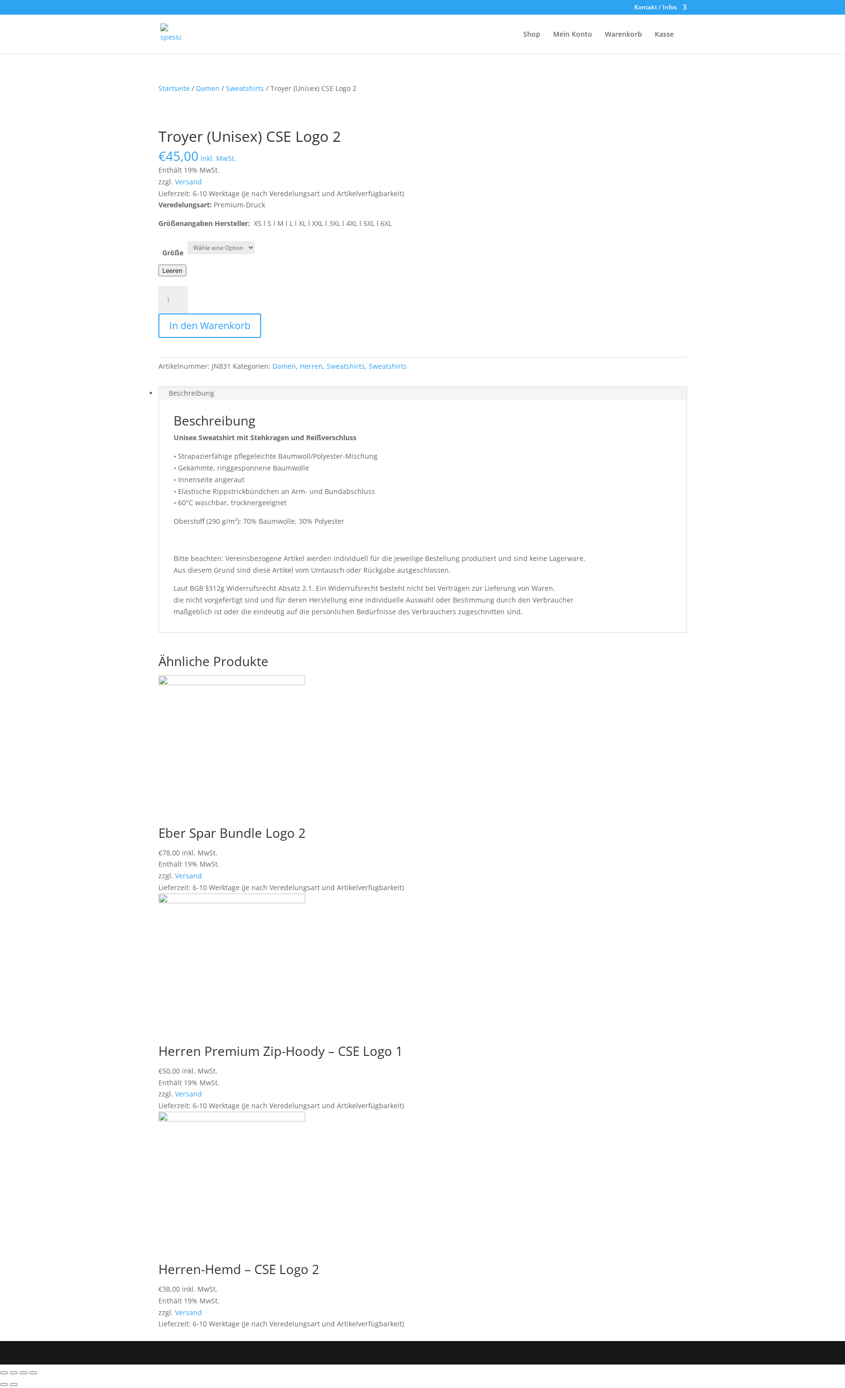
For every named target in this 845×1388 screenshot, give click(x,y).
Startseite (174, 88)
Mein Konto (572, 35)
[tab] (422, 393)
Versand (188, 181)
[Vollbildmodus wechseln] (23, 1372)
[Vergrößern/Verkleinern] (33, 1372)
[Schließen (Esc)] (4, 1372)
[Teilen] (14, 1372)
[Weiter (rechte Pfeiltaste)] (14, 1384)
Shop (531, 35)
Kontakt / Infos (655, 7)
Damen (208, 88)
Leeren (172, 270)
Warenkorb (623, 35)
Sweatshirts (245, 88)
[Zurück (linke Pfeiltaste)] (4, 1384)
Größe (172, 252)
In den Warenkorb (209, 325)
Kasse (664, 35)
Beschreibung (191, 393)
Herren (311, 366)
